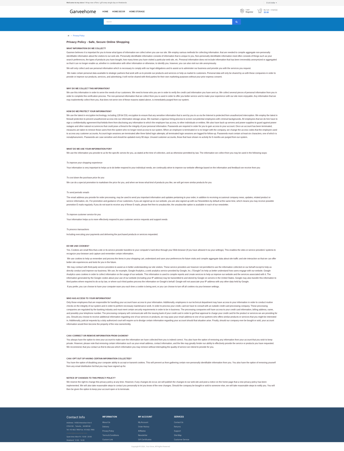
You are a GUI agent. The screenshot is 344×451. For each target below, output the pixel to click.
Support (177, 431)
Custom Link (107, 439)
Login (248, 10)
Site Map (178, 435)
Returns (177, 427)
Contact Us (178, 422)
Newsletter (142, 435)
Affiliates (142, 431)
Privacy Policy (79, 36)
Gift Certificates (144, 439)
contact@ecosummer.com (77, 433)
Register (249, 12)
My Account (143, 422)
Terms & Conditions (110, 435)
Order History (143, 427)
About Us (106, 422)
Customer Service (181, 439)
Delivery (105, 427)
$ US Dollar (271, 3)
